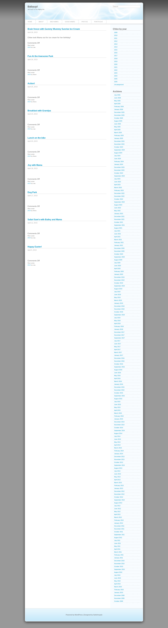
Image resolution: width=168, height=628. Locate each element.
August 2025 (118, 121)
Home (30, 21)
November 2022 (119, 196)
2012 (115, 41)
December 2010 (119, 560)
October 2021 (118, 222)
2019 (115, 61)
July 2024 (117, 155)
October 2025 (118, 118)
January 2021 (118, 245)
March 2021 (118, 239)
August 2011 (118, 537)
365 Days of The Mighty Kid (36, 9)
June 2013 (117, 474)
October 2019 (118, 283)
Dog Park (32, 192)
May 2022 (117, 210)
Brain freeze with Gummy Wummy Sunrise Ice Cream (54, 29)
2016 (115, 53)
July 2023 (117, 179)
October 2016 (118, 364)
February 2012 (119, 520)
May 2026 (117, 101)
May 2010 (117, 581)
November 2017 (119, 335)
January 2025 (118, 138)
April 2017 (117, 349)
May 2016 (117, 375)
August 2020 (118, 260)
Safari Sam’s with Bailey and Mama (45, 219)
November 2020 (119, 251)
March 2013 (118, 482)
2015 (29, 47)
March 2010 (118, 587)
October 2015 (118, 393)
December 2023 (119, 167)
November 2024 (119, 144)
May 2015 (117, 407)
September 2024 (119, 150)
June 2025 (117, 124)
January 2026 (118, 109)
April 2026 (117, 103)
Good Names (70, 21)
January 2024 (118, 164)
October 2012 (118, 497)
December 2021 (119, 216)
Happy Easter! (35, 247)
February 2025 (119, 135)
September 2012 (119, 500)
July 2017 (117, 341)
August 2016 (118, 370)
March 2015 (118, 413)
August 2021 (118, 228)
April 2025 (117, 129)
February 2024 (119, 161)
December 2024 (119, 141)
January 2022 (118, 213)
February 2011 (119, 555)
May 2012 (117, 511)
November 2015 (119, 390)
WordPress (79, 615)
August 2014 (118, 433)
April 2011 (117, 549)
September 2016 (119, 367)
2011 (115, 38)
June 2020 (117, 265)
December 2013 (119, 456)
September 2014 (119, 430)
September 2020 (119, 257)
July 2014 (117, 436)
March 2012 (118, 517)
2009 (115, 32)
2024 (115, 76)
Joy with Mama (35, 165)
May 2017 (117, 346)
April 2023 (117, 184)
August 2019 (118, 289)
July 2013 (117, 471)
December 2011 (119, 526)
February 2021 (119, 242)
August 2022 (118, 205)
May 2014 (117, 442)
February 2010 (119, 589)
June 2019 (117, 294)
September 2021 (119, 225)
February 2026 (119, 106)
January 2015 (118, 419)
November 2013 (119, 459)
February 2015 (119, 416)
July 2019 (117, 291)
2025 (115, 79)
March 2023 (118, 187)
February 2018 (119, 326)
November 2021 (119, 219)
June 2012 (117, 508)
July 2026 (117, 95)
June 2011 (117, 543)
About (41, 21)
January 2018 (118, 329)
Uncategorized (119, 84)
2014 (115, 47)
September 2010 (119, 569)
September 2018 (119, 315)
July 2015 (117, 401)
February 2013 (119, 485)
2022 (115, 70)
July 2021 (117, 231)
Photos (85, 21)
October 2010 (118, 566)
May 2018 (117, 320)
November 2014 (119, 425)
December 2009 (119, 595)
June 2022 (117, 208)
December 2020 (119, 248)
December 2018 (119, 306)
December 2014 (119, 422)
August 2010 (118, 572)
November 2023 (119, 170)
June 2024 (117, 158)
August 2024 (118, 153)
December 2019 (119, 277)
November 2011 (119, 529)
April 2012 (117, 514)
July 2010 (117, 575)
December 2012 (119, 491)
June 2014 (117, 439)
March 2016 (118, 381)
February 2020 (119, 271)
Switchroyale (97, 615)
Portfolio (98, 21)
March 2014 (118, 448)
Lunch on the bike (37, 138)
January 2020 (118, 274)
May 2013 (117, 477)
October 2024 (118, 147)
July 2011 (117, 540)
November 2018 (119, 309)
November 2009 (119, 598)
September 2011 (119, 534)
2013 (115, 44)
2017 (115, 55)
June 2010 (117, 578)
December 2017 (119, 332)
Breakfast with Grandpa (39, 111)
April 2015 (117, 410)
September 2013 (119, 465)
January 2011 (118, 558)
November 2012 (119, 494)
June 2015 (117, 404)
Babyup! (33, 6)
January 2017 (118, 355)
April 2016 (117, 378)
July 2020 (117, 263)
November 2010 (119, 563)
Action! (31, 83)
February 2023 (119, 190)
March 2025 (118, 132)
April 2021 (117, 236)
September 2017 (119, 338)
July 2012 (117, 506)
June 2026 (117, 98)
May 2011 (117, 546)
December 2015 (119, 387)
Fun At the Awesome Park (40, 56)
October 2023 (118, 173)
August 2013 (118, 468)
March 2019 (118, 300)
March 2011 (118, 552)
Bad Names (54, 21)
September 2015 (119, 396)
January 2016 (118, 384)
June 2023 (117, 182)
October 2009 (118, 601)
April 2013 (117, 479)
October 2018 (118, 312)
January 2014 (118, 453)
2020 (115, 64)
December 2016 (119, 358)
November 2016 (119, 361)
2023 (115, 73)
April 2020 (117, 268)
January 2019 (118, 303)
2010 (115, 35)
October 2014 (118, 427)
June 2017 (117, 344)
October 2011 (118, 532)
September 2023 (119, 176)
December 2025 (119, 112)
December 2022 (119, 193)
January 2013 (118, 488)
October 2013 (118, 462)
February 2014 (119, 451)
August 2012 (118, 503)
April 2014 (117, 445)
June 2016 (117, 372)
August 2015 (118, 398)
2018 (115, 58)
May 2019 (117, 297)
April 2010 (117, 584)
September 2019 (119, 286)
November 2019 (119, 280)
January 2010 (118, 592)
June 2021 (117, 234)
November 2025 (119, 115)
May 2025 (117, 127)
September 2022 (119, 202)
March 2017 (118, 352)
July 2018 (117, 317)
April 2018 (117, 323)
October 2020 (118, 254)
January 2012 (118, 523)
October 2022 (118, 199)
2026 (115, 81)
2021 (115, 67)
